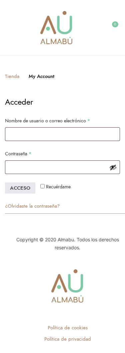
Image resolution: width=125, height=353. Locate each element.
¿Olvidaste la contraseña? (32, 206)
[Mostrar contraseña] (113, 167)
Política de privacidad (67, 339)
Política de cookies (68, 327)
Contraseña (29, 153)
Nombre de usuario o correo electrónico (59, 120)
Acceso (20, 188)
